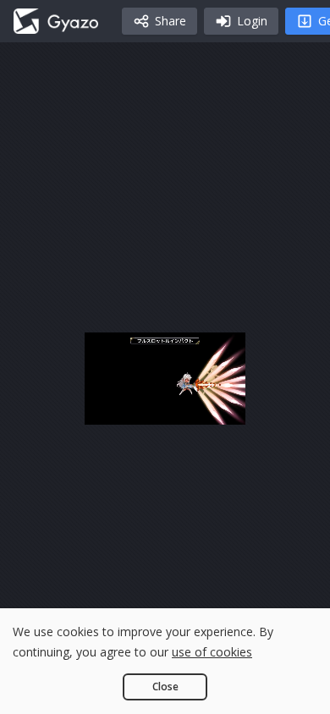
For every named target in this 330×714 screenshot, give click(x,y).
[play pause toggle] (34, 403)
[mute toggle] (75, 403)
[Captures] (56, 21)
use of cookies (212, 652)
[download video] (214, 403)
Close (165, 686)
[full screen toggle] (295, 403)
